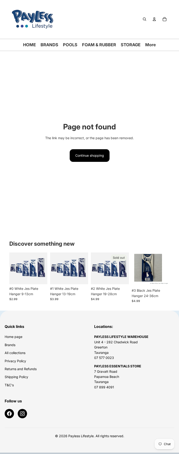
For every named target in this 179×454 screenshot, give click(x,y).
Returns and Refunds (21, 369)
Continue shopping (89, 155)
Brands (10, 345)
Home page (13, 337)
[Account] (154, 19)
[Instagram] (22, 413)
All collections (15, 353)
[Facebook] (9, 413)
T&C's (9, 385)
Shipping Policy (16, 377)
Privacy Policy (15, 361)
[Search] (144, 19)
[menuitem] (150, 45)
